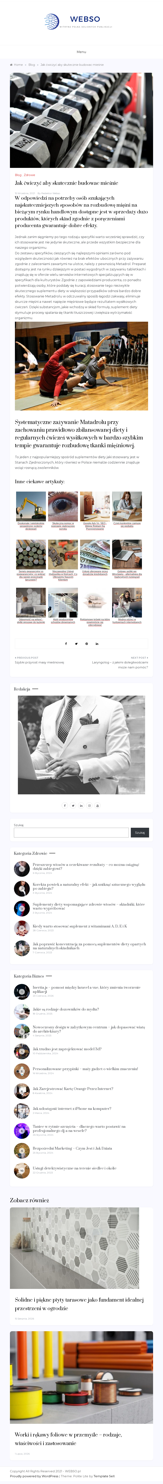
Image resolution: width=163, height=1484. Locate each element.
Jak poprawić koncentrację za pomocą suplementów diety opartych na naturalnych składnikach (89, 946)
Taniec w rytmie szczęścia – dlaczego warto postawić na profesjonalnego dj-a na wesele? (79, 1128)
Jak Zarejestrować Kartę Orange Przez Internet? (73, 1089)
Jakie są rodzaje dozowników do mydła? (66, 1009)
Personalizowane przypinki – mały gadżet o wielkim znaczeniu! (85, 1069)
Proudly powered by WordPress (34, 1476)
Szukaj (18, 825)
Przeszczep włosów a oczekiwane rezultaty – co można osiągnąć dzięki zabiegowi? (86, 867)
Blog (18, 175)
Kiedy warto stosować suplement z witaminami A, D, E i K (80, 926)
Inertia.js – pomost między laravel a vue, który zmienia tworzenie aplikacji (87, 989)
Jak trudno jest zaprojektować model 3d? (67, 1049)
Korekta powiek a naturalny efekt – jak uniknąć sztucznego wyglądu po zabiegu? (89, 886)
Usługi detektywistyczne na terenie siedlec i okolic (74, 1168)
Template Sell (104, 1476)
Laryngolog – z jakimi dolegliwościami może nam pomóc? (120, 664)
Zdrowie (29, 175)
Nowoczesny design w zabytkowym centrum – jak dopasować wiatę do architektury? (89, 1029)
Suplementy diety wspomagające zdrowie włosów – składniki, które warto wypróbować (89, 906)
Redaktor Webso (50, 193)
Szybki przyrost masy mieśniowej (39, 662)
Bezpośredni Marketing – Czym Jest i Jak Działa (72, 1148)
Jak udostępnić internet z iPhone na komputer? (72, 1108)
